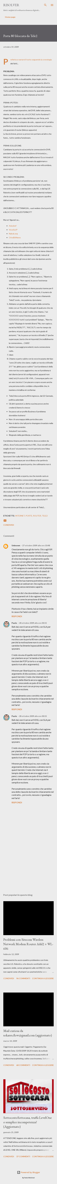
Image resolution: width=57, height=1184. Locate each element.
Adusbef (12, 226)
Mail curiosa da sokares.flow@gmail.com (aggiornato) (27, 1033)
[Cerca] (45, 5)
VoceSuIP (13, 229)
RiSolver (11, 5)
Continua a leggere (43, 978)
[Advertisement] (28, 865)
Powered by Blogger (30, 1172)
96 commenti (23, 978)
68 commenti (23, 1065)
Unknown (16, 545)
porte (29, 515)
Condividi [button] (8, 525)
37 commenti (23, 1156)
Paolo (14, 623)
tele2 (45, 515)
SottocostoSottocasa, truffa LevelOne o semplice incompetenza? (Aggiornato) (27, 1122)
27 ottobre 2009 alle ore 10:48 (36, 545)
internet (20, 515)
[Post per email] (5, 521)
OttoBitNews (15, 237)
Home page (10, 17)
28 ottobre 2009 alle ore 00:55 (33, 623)
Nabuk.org (13, 233)
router (37, 515)
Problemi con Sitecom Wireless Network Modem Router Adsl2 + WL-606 (28, 944)
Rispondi (17, 616)
